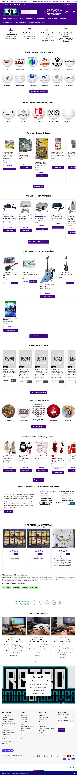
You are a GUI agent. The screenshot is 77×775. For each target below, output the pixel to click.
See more (38, 662)
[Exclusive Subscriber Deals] (47, 35)
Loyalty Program (43, 717)
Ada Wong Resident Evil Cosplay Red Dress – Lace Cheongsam (57, 460)
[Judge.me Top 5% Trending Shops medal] (60, 602)
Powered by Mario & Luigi (8, 757)
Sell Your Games (6, 734)
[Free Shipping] (11, 35)
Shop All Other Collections (38, 91)
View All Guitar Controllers (38, 336)
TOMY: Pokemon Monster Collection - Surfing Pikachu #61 (41, 163)
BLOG (43, 23)
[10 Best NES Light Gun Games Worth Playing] (14, 626)
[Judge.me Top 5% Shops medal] (53, 602)
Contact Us (5, 743)
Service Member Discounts (46, 728)
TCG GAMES (40, 18)
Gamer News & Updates (8, 732)
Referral (41, 722)
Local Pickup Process (7, 721)
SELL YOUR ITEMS (34, 23)
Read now (13, 655)
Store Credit (42, 730)
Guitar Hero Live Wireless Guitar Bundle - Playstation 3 (66, 274)
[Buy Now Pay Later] (29, 35)
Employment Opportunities (28, 732)
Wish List (41, 732)
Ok (70, 773)
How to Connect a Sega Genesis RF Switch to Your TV (63, 642)
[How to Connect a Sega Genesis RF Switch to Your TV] (63, 626)
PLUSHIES (63, 18)
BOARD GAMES (18, 18)
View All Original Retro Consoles (38, 242)
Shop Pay (32, 36)
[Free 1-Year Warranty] (66, 35)
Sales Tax (4, 736)
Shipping (23, 724)
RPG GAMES (30, 18)
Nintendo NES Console (41, 215)
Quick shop (9, 165)
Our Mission (24, 717)
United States (69, 4)
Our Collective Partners (8, 739)
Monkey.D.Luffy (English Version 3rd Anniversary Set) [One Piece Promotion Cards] (25, 373)
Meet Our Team (25, 715)
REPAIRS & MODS (20, 23)
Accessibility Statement (27, 726)
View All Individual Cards (39, 392)
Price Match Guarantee (8, 719)
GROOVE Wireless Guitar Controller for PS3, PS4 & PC (10, 274)
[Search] (39, 12)
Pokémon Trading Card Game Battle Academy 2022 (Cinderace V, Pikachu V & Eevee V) (9, 155)
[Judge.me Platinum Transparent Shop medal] (35, 602)
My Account (42, 715)
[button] (37, 572)
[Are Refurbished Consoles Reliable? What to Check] (38, 626)
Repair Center (5, 726)
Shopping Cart (43, 719)
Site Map (23, 739)
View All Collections (38, 426)
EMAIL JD (8, 511)
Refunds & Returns (26, 722)
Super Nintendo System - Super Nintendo (72, 216)
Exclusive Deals (6, 730)
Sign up (61, 730)
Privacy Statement (26, 728)
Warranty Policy (25, 719)
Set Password (43, 724)
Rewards (4, 728)
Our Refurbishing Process (8, 723)
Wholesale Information (8, 741)
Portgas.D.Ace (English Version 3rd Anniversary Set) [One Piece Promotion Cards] (41, 373)
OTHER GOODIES (7, 23)
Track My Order (43, 726)
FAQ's (22, 730)
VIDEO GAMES (6, 18)
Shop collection (38, 186)
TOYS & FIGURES (52, 18)
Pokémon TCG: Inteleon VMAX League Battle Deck (24, 155)
